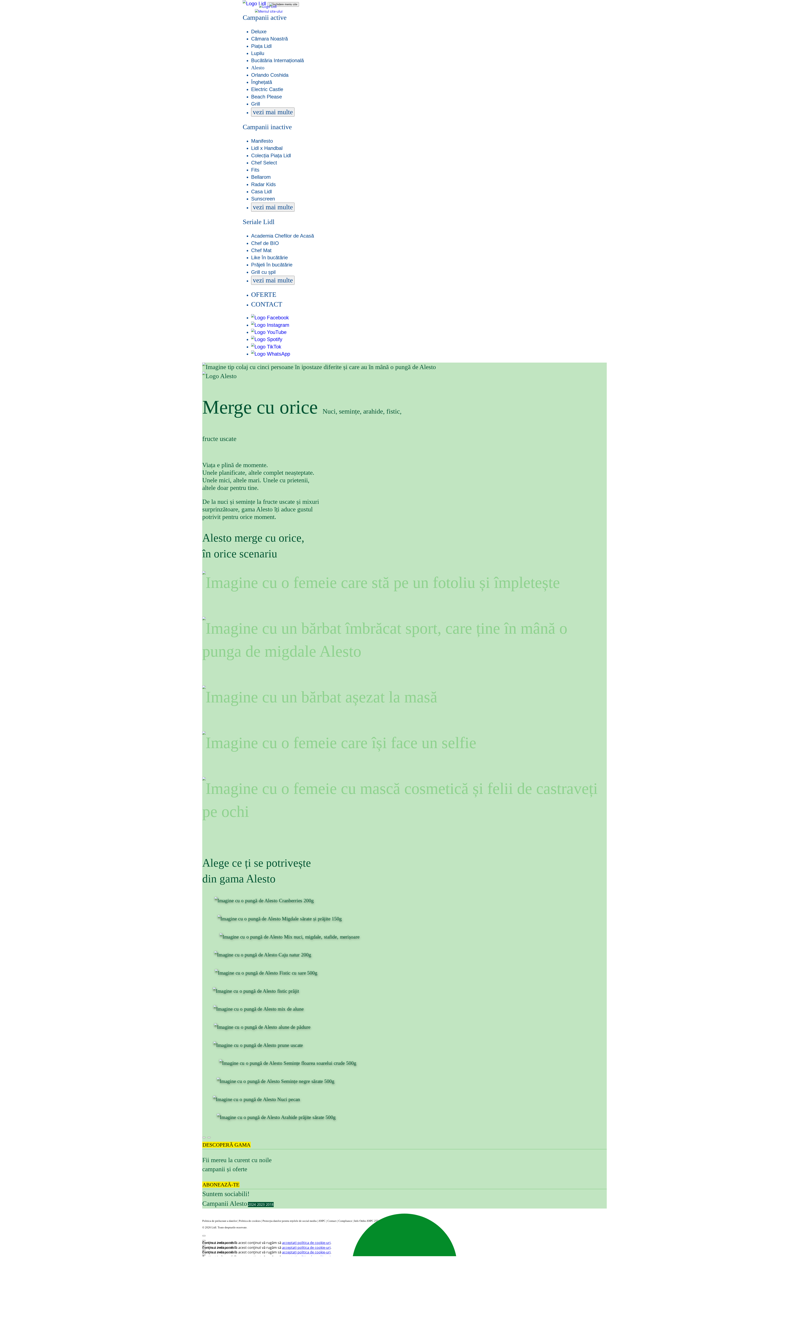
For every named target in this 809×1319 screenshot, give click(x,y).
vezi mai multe (273, 112)
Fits (255, 170)
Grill (255, 104)
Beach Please (266, 96)
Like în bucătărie (269, 257)
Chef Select (264, 162)
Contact (332, 1221)
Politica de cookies (250, 1221)
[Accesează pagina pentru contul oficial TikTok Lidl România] (266, 347)
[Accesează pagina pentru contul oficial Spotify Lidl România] (266, 339)
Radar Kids (263, 184)
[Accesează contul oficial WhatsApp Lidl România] (270, 354)
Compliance (345, 1221)
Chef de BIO (265, 243)
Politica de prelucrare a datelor (220, 1221)
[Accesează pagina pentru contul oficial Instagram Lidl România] (270, 325)
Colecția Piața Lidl (271, 155)
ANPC (322, 1221)
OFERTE (263, 294)
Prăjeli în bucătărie (271, 265)
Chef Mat (261, 250)
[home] (255, 3)
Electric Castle (267, 89)
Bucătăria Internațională (277, 60)
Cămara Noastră (269, 39)
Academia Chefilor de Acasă (282, 236)
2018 (269, 1204)
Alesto (257, 67)
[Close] (204, 1235)
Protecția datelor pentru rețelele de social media (290, 1221)
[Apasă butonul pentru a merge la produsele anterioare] (204, 1137)
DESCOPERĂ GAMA (226, 1145)
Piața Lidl (261, 46)
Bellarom (261, 177)
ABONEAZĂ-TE (220, 1184)
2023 (261, 1204)
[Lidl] (268, 6)
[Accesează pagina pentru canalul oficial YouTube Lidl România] (269, 332)
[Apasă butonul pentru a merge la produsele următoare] (209, 1137)
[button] (269, 11)
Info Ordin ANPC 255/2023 (369, 1221)
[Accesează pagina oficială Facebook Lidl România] (270, 317)
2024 (252, 1204)
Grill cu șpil (263, 272)
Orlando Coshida (269, 75)
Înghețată (261, 82)
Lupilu (257, 53)
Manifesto (262, 141)
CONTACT (266, 304)
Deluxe (259, 31)
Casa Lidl (261, 191)
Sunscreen (263, 199)
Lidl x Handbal (267, 148)
